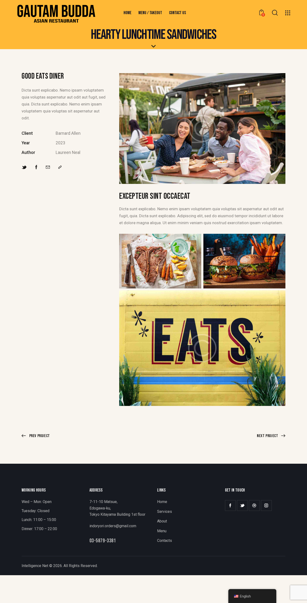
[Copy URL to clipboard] (60, 167)
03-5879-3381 (102, 541)
